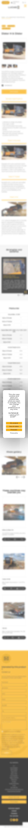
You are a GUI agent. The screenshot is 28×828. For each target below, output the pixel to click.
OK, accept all (14, 423)
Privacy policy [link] (14, 433)
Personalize (14, 429)
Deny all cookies (14, 426)
